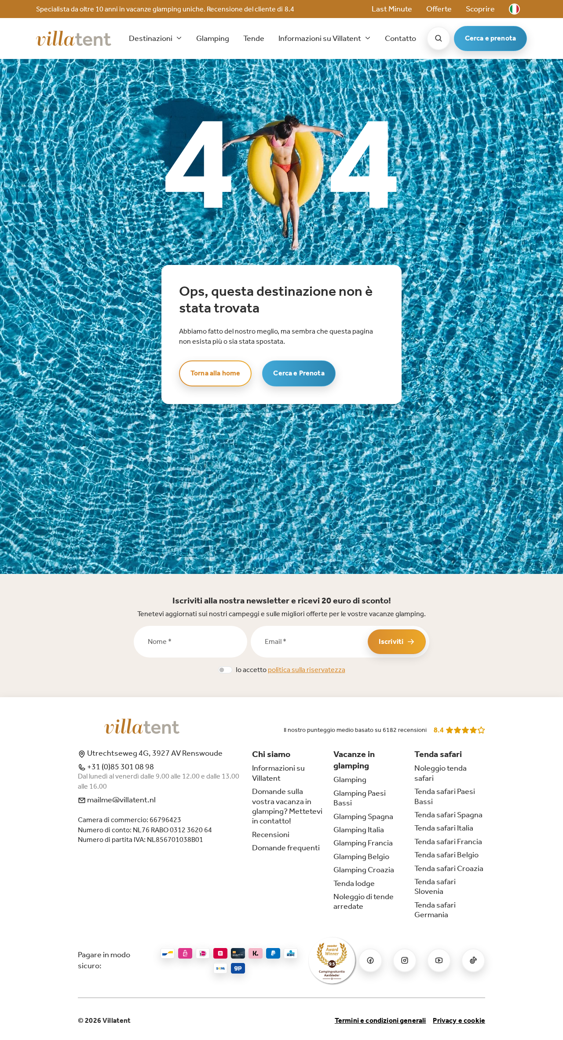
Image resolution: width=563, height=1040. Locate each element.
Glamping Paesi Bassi (359, 798)
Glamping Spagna (363, 816)
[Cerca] (438, 38)
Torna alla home (215, 373)
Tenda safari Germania (435, 909)
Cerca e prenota (490, 38)
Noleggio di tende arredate (363, 901)
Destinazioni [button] (151, 38)
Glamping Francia (363, 843)
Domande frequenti (286, 848)
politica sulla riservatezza (306, 669)
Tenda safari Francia (448, 841)
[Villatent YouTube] (439, 960)
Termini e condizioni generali (380, 1020)
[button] (514, 9)
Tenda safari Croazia (448, 868)
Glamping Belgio (361, 856)
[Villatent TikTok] (473, 960)
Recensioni (270, 834)
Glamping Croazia (363, 870)
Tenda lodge (354, 883)
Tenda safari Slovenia (435, 886)
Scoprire (480, 9)
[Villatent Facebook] (370, 960)
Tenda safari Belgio (446, 855)
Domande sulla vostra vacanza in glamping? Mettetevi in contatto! (287, 806)
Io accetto (290, 669)
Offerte (439, 9)
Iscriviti (391, 641)
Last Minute (392, 9)
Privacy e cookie (459, 1020)
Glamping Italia (358, 829)
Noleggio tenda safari (440, 773)
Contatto (400, 38)
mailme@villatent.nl (121, 800)
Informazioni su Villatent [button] (320, 38)
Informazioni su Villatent (278, 773)
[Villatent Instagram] (405, 960)
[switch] (225, 669)
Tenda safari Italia (443, 828)
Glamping (212, 38)
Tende (253, 38)
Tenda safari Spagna (448, 815)
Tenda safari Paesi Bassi (444, 796)
